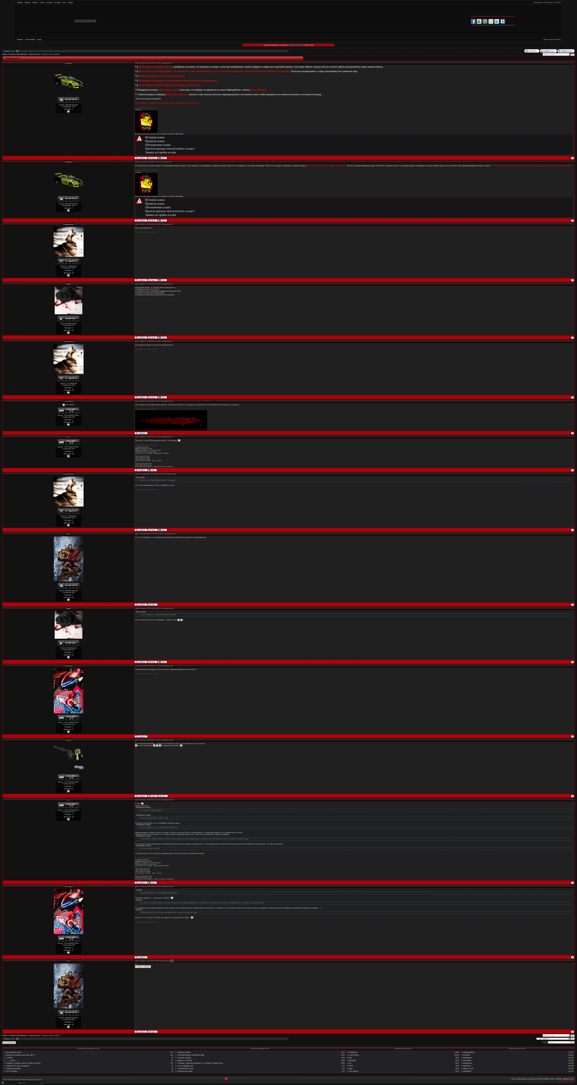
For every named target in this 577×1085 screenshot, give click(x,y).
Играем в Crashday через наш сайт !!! (20, 1055)
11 (172, 666)
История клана (155, 137)
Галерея (49, 2)
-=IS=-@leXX (353, 1071)
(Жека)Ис (352, 1060)
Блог (64, 2)
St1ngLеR (466, 1055)
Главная (20, 2)
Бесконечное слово (184, 1071)
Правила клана (154, 141)
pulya (351, 1068)
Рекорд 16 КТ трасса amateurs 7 (18, 1066)
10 (172, 608)
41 (73, 597)
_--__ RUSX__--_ (12, 1060)
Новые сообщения (271, 45)
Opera (552, 1079)
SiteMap (559, 1079)
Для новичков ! (22, 54)
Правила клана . (35, 54)
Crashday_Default (184, 1058)
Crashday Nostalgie (13, 1068)
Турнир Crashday (184, 1052)
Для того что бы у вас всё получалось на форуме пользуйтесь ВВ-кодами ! (159, 134)
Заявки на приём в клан (160, 152)
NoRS (351, 1066)
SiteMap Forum (568, 1079)
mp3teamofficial (468, 1052)
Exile (350, 1058)
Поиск (306, 45)
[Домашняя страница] (152, 157)
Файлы (35, 2)
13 (172, 800)
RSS (311, 45)
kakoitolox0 (467, 1071)
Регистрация (30, 39)
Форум (70, 2)
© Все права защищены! (12, 1080)
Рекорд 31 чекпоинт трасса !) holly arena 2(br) (23, 1063)
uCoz (40, 1080)
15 (172, 961)
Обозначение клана (157, 145)
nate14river (467, 1066)
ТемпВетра (353, 1052)
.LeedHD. (9, 1058)
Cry (350, 1063)
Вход (39, 39)
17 (73, 729)
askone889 (467, 1060)
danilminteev (467, 1058)
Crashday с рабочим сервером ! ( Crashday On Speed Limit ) (200, 1063)
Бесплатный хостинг (30, 1080)
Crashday (12, 54)
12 (172, 740)
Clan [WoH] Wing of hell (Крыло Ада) (190, 1055)
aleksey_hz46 (468, 1068)
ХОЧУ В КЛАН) (11, 1071)
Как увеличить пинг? (14, 1052)
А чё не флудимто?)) (185, 1066)
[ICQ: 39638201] (162, 337)
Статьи (42, 2)
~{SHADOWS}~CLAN (185, 1068)
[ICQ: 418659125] (162, 157)
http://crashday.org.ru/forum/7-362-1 (168, 291)
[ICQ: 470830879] (152, 470)
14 (172, 886)
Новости (28, 2)
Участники (283, 45)
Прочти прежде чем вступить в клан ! (170, 148)
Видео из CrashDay (184, 1060)
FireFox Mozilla (542, 1079)
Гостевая (57, 2)
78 (73, 273)
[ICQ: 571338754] (162, 279)
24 (73, 454)
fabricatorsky (468, 1063)
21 (73, 330)
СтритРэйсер (354, 1055)
